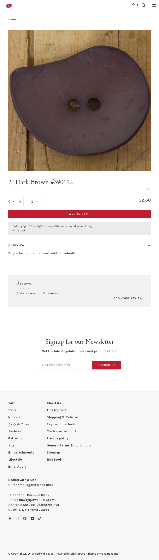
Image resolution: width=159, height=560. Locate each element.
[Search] (144, 6)
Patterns (15, 438)
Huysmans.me (109, 553)
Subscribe (107, 365)
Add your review (127, 298)
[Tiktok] (39, 519)
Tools (12, 410)
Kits (11, 445)
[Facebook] (10, 519)
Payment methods (61, 424)
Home (12, 19)
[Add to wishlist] (148, 190)
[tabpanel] (79, 100)
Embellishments (21, 452)
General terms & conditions (69, 445)
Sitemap (53, 452)
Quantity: (15, 201)
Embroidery (17, 466)
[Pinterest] (24, 519)
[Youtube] (32, 519)
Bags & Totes (19, 424)
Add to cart (79, 214)
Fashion (14, 431)
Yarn (12, 403)
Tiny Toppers (56, 410)
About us (54, 403)
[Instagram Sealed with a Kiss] (17, 519)
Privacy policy (57, 438)
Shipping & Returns (63, 417)
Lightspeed (78, 553)
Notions (14, 417)
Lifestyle (15, 459)
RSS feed (54, 459)
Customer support (61, 431)
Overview (16, 245)
